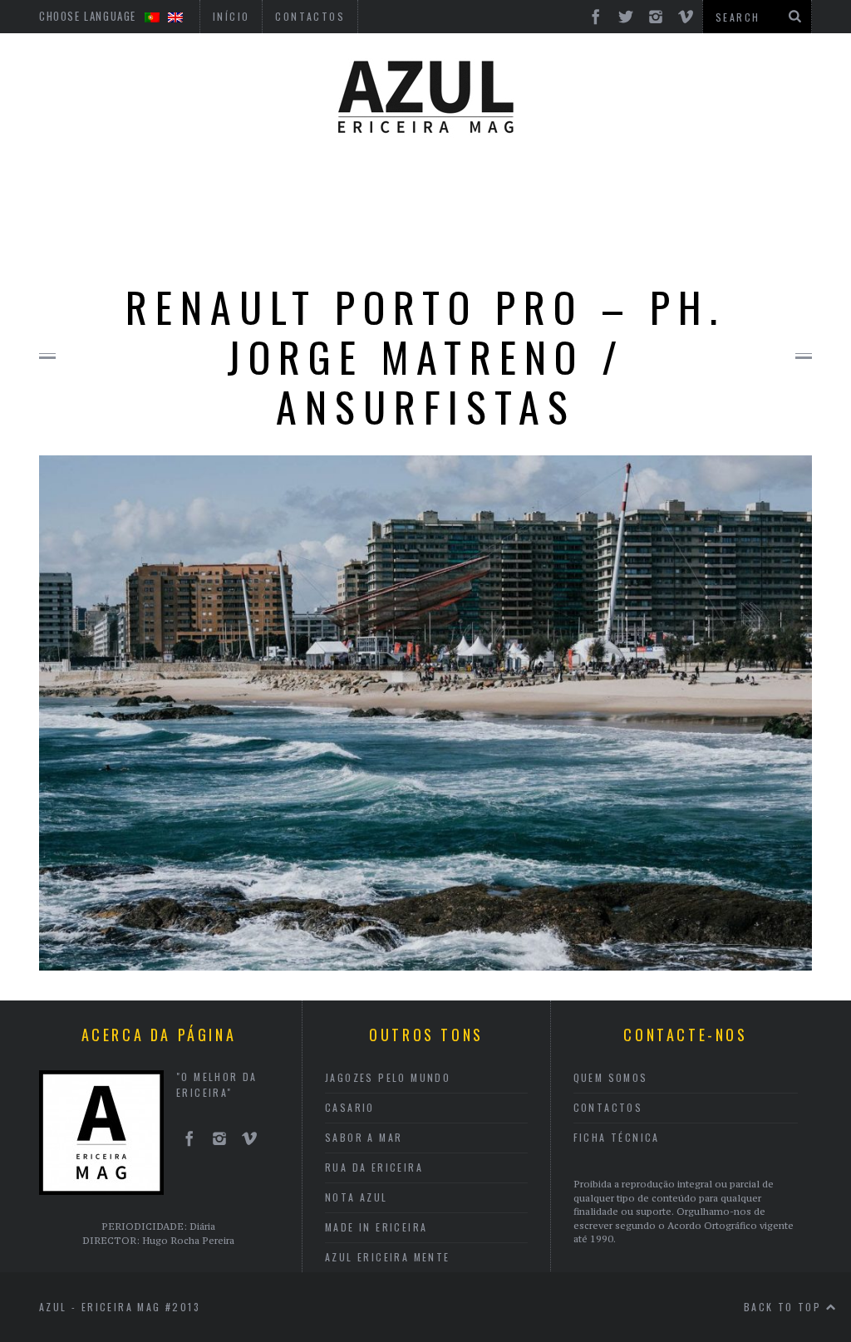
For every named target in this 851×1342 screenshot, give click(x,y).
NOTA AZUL (356, 1197)
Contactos (608, 1107)
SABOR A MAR (363, 1137)
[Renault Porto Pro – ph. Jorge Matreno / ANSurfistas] (425, 965)
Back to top (785, 1307)
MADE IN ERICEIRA (376, 1227)
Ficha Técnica (616, 1137)
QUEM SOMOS (610, 1077)
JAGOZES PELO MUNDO (387, 1077)
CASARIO (350, 1107)
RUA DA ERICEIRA (374, 1167)
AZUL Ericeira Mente (387, 1257)
